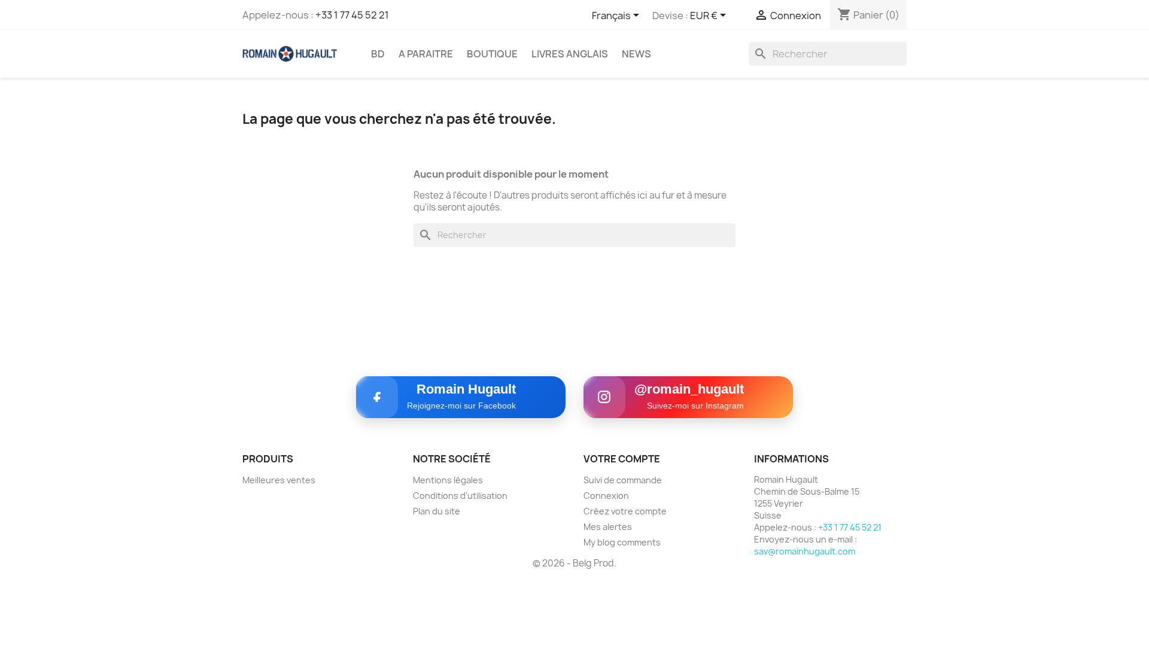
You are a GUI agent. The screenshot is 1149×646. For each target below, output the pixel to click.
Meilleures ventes (278, 480)
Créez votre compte (625, 511)
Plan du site (436, 511)
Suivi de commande (622, 480)
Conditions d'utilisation (460, 495)
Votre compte (621, 458)
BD (378, 53)
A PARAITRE (426, 53)
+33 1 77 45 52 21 (352, 15)
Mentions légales (448, 480)
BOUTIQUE (492, 53)
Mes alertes (607, 526)
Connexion (606, 495)
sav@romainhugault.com (804, 551)
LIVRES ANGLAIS (569, 53)
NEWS (636, 53)
